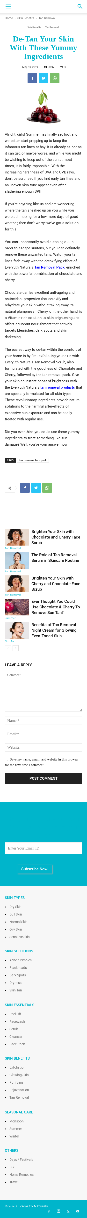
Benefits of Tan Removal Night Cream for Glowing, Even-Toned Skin (54, 630)
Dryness (15, 983)
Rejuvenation (19, 1090)
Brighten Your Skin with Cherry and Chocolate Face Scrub (55, 584)
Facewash (17, 1021)
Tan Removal (47, 18)
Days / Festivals (21, 1159)
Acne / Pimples (20, 960)
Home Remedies (21, 1175)
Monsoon (16, 1121)
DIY (11, 1167)
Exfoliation (17, 1067)
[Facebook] (48, 1212)
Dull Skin (15, 914)
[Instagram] (58, 1211)
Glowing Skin (19, 1075)
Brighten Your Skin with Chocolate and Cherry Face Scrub (55, 537)
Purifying (16, 1082)
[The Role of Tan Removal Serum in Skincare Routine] (17, 560)
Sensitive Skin (19, 937)
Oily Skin (15, 929)
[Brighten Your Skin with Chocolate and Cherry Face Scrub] (17, 537)
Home (9, 18)
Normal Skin (18, 922)
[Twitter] (68, 1212)
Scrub (13, 1029)
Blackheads (18, 968)
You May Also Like (44, 516)
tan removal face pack (33, 460)
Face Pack (17, 1044)
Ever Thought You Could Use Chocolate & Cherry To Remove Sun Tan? (55, 607)
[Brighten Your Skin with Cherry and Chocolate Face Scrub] (17, 583)
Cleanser (15, 1036)
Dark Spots (17, 975)
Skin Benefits (25, 18)
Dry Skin (15, 907)
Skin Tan (10, 641)
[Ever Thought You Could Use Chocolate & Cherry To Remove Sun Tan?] (17, 607)
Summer (10, 618)
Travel (13, 1182)
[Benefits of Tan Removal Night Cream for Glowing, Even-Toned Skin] (17, 630)
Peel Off (15, 1014)
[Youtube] (77, 1212)
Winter (14, 1136)
